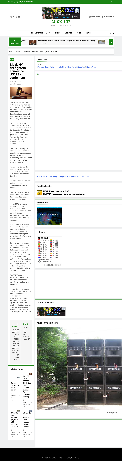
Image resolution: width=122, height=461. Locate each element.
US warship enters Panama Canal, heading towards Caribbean (27, 420)
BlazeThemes (75, 458)
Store (79, 33)
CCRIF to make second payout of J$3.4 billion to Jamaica (14, 420)
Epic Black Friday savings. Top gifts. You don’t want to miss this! (63, 176)
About (48, 33)
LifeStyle (68, 33)
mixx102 (14, 82)
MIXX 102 (61, 21)
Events (57, 33)
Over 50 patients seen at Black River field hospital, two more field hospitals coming (52, 41)
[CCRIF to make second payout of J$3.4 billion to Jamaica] (86, 42)
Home (30, 33)
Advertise (39, 33)
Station (89, 33)
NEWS (12, 60)
